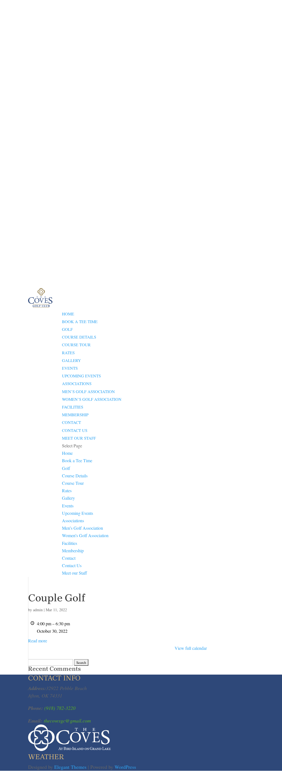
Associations (76, 383)
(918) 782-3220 (59, 708)
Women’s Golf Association (91, 399)
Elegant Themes (70, 767)
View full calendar (191, 648)
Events (70, 368)
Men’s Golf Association (88, 391)
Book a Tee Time (79, 321)
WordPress (125, 767)
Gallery (71, 360)
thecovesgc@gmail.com (67, 720)
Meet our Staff (79, 438)
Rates (68, 352)
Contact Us (74, 430)
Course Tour (76, 344)
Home (68, 313)
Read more (37, 640)
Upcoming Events (81, 375)
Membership (75, 414)
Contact (71, 422)
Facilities (72, 407)
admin (38, 609)
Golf (67, 329)
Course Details (79, 337)
